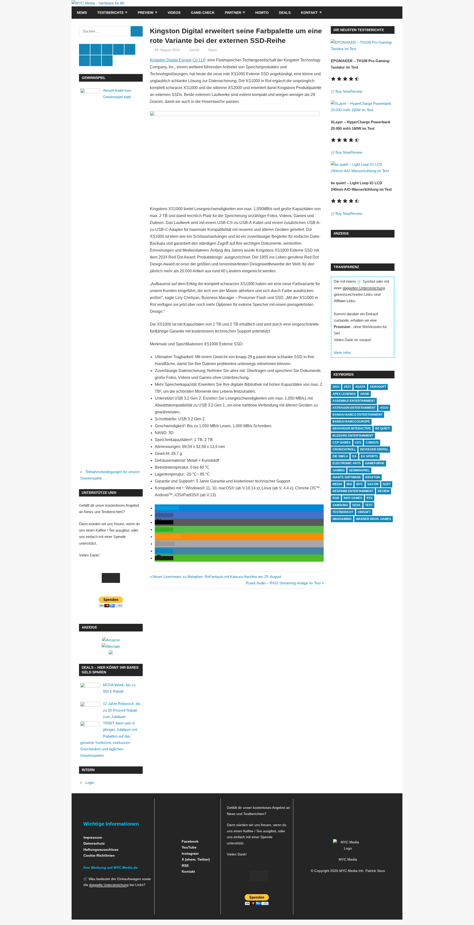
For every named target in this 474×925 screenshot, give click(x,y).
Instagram (189, 853)
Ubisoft (364, 512)
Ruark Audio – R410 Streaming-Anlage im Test (283, 583)
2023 (347, 386)
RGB (336, 498)
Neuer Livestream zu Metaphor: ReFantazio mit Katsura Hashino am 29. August (216, 576)
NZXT (387, 484)
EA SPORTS (369, 456)
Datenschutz (94, 843)
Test (369, 505)
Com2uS (372, 442)
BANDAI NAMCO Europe (351, 421)
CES (358, 442)
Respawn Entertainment (353, 491)
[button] (167, 508)
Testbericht (343, 512)
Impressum (92, 837)
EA (354, 456)
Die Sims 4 (340, 456)
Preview (145, 13)
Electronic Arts (347, 463)
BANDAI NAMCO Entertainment (357, 414)
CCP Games (342, 442)
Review (356, 91)
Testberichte (110, 13)
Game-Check (203, 13)
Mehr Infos (342, 353)
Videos (174, 13)
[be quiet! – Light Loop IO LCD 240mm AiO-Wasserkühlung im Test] (363, 171)
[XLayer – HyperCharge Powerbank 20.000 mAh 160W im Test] (363, 110)
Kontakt (309, 13)
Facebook (189, 841)
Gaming (339, 470)
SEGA (356, 505)
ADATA (360, 386)
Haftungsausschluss (100, 849)
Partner (233, 13)
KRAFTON (372, 477)
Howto (262, 13)
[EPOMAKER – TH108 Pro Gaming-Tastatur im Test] (363, 49)
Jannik (194, 50)
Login (89, 782)
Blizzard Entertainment (353, 435)
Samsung (340, 505)
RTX (370, 498)
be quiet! (382, 428)
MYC (359, 484)
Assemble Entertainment (354, 401)
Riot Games (353, 498)
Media (337, 484)
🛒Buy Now (340, 91)
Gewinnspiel (359, 470)
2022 (336, 386)
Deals (285, 13)
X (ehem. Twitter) (195, 859)
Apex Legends (344, 394)
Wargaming (342, 519)
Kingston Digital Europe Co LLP (177, 60)
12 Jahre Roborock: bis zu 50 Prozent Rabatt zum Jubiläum (121, 710)
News (82, 13)
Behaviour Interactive (352, 428)
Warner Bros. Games (373, 519)
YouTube (189, 847)
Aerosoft (378, 386)
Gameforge (374, 463)
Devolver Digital (374, 449)
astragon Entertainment (354, 407)
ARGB (364, 394)
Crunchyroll (344, 449)
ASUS (384, 407)
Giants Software (347, 477)
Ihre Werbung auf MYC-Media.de (110, 868)
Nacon (372, 484)
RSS (185, 866)
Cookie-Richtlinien (99, 855)
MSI (349, 484)
